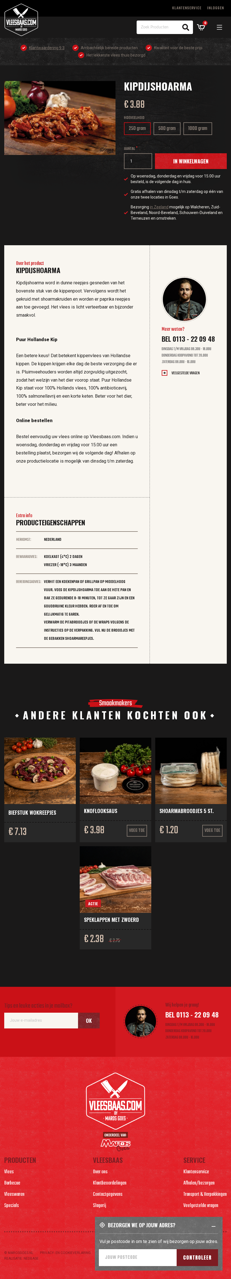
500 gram (168, 130)
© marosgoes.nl (18, 1253)
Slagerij (99, 1206)
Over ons (100, 1172)
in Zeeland (159, 207)
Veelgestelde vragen (186, 373)
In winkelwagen (190, 161)
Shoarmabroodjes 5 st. (186, 810)
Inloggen (215, 8)
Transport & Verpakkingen (205, 1194)
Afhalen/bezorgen (199, 1183)
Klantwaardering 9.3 (47, 48)
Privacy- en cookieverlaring (65, 1253)
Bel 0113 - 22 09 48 (188, 338)
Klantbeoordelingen (109, 1183)
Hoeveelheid (134, 118)
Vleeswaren (14, 1194)
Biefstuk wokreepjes (32, 812)
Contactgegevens (108, 1194)
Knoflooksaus (100, 810)
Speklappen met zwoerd (111, 919)
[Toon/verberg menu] (219, 27)
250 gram (139, 130)
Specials (11, 1206)
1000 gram (200, 130)
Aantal (129, 149)
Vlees (9, 1172)
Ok (89, 1020)
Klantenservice (186, 8)
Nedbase (31, 1258)
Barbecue (12, 1183)
